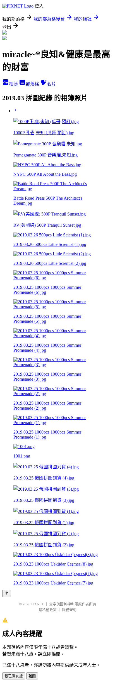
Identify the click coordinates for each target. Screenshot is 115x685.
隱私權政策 (48, 610)
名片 (51, 84)
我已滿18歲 (13, 676)
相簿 (14, 84)
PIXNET (37, 604)
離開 (32, 676)
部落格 (33, 84)
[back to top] (6, 593)
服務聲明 (69, 610)
